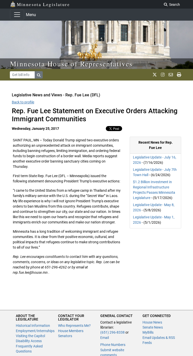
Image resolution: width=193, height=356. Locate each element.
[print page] (179, 74)
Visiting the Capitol (30, 336)
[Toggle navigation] (17, 15)
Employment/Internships (35, 331)
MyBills (148, 332)
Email (104, 338)
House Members (70, 331)
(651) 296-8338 (112, 332)
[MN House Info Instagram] (163, 74)
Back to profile (23, 102)
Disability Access (29, 341)
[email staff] (171, 74)
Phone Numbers (112, 345)
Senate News (152, 327)
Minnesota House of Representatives (71, 63)
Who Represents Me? (74, 326)
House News (152, 322)
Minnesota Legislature (43, 4)
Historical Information (33, 326)
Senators (65, 336)
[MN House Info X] (155, 74)
